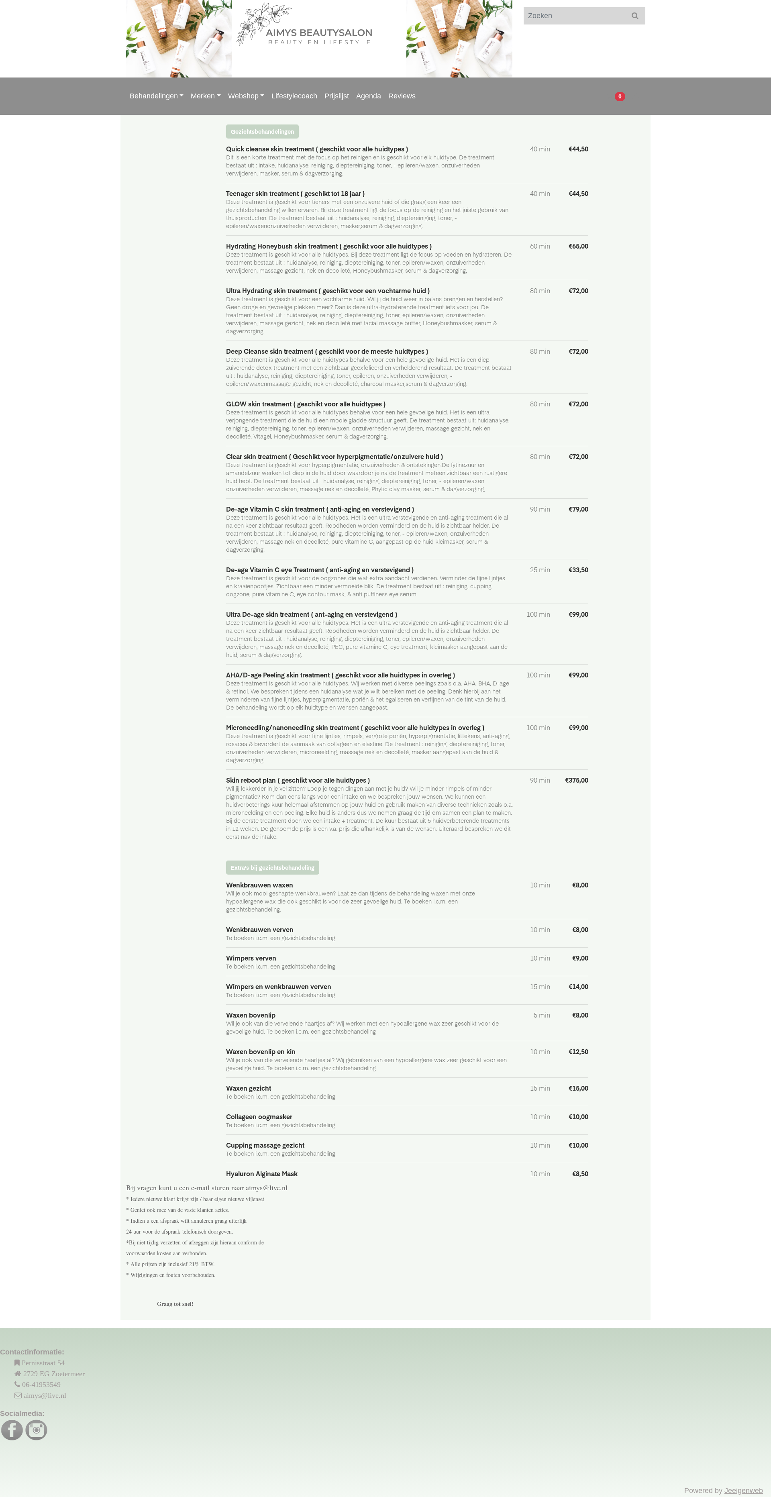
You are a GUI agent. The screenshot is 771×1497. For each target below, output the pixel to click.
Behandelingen (154, 96)
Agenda (368, 96)
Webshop (243, 96)
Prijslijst (336, 96)
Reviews (402, 96)
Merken (203, 96)
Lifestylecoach (294, 96)
